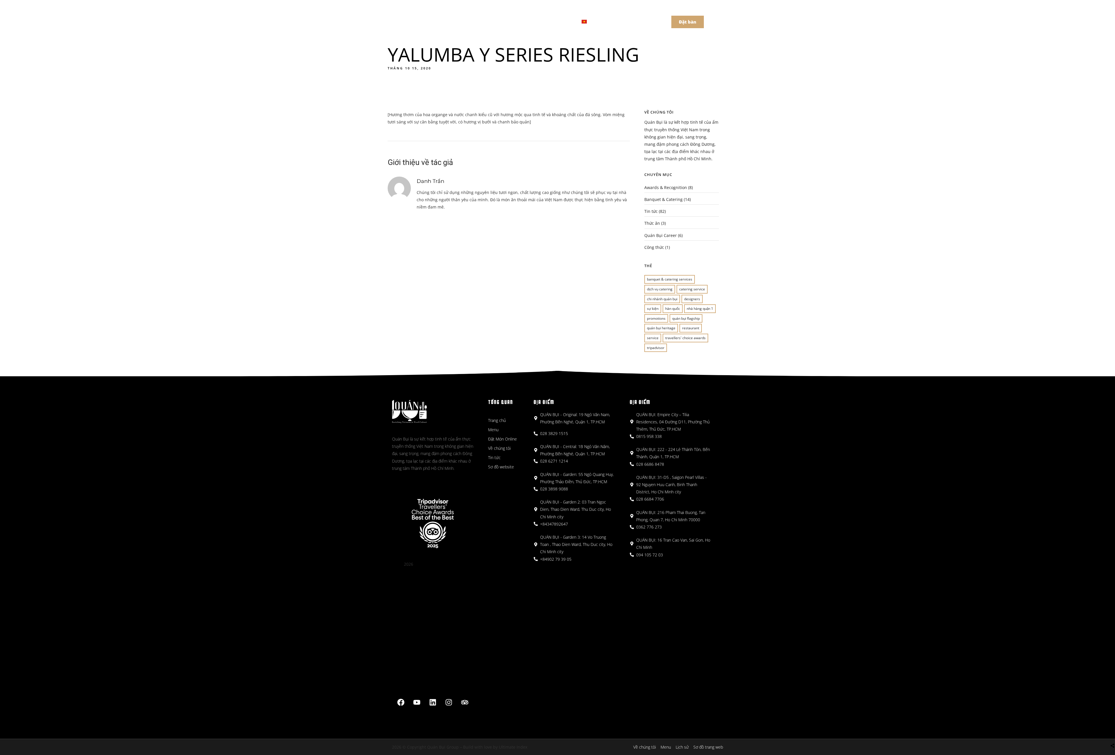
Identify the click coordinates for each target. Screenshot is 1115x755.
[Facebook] (401, 702)
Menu (455, 21)
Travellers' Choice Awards (685, 337)
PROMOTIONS (656, 318)
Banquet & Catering (663, 199)
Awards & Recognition (665, 187)
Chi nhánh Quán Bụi (662, 298)
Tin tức (651, 211)
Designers (692, 298)
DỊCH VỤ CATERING (659, 289)
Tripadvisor (655, 347)
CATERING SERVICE (692, 289)
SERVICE (653, 337)
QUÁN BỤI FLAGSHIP (686, 318)
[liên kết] (433, 702)
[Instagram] (449, 702)
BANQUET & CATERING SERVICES (669, 279)
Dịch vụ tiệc (554, 21)
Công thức (654, 247)
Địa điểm (484, 21)
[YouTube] (417, 702)
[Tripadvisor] (465, 702)
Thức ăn (652, 223)
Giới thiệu (518, 21)
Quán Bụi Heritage (661, 328)
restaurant (690, 328)
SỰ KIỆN (653, 308)
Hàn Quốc (672, 308)
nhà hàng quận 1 (700, 308)
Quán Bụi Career (660, 235)
